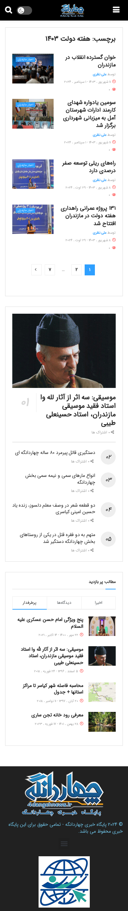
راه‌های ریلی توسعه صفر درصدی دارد (89, 167)
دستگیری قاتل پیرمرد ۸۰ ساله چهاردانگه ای (55, 452)
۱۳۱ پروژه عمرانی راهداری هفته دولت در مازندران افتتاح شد (88, 216)
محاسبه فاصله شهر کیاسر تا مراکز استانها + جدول (53, 689)
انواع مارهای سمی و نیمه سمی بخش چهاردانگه (60, 479)
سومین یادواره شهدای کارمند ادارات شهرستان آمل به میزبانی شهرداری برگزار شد (89, 114)
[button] (64, 843)
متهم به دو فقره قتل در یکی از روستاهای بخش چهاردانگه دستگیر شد (57, 538)
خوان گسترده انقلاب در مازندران (91, 61)
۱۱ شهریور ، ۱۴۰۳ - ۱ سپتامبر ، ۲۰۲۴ (88, 81)
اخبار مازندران (25, 59)
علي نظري (99, 74)
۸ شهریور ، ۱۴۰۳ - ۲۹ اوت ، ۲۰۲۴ (89, 187)
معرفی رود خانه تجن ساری (57, 715)
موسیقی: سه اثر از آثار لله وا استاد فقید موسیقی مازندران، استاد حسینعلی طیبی (78, 410)
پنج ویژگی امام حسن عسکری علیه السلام (50, 623)
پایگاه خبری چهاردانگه (85, 824)
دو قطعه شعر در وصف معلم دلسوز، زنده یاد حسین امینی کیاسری (53, 509)
